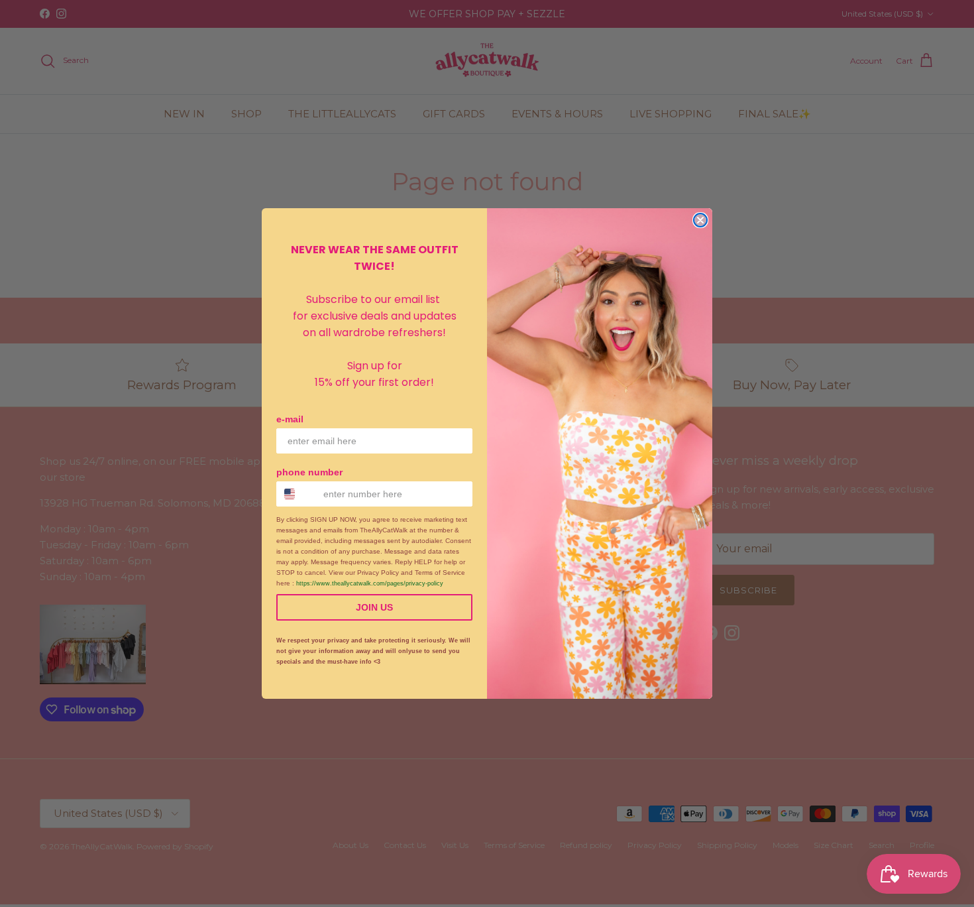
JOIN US (374, 607)
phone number (309, 472)
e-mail (289, 419)
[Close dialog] (700, 220)
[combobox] (297, 494)
